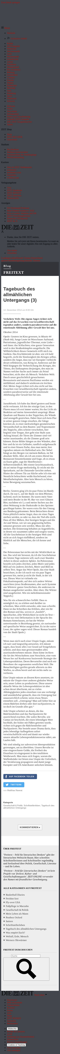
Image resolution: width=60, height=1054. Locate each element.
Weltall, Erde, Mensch (17, 936)
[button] (5, 28)
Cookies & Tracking (16, 1045)
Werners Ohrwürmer (16, 940)
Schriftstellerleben (32, 805)
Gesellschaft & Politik (13, 805)
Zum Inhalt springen (10, 2)
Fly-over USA (13, 902)
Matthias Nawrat (14, 790)
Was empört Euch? (15, 932)
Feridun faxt (12, 898)
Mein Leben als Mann (17, 913)
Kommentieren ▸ (30, 827)
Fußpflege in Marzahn (17, 906)
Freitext (13, 272)
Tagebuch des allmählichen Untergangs (26, 928)
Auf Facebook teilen (21, 776)
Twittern (15, 785)
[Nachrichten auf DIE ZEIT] (17, 229)
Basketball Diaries (15, 894)
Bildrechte (12, 1029)
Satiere (9, 921)
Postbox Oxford (14, 917)
